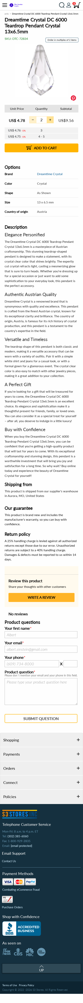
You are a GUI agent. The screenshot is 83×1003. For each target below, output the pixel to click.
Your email (13, 643)
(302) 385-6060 (18, 836)
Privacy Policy (26, 985)
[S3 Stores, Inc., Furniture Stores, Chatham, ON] (21, 928)
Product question (19, 672)
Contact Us (9, 861)
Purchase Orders (12, 907)
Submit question (41, 718)
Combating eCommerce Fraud (21, 889)
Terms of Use (9, 985)
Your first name (17, 628)
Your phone (14, 657)
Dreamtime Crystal (50, 174)
